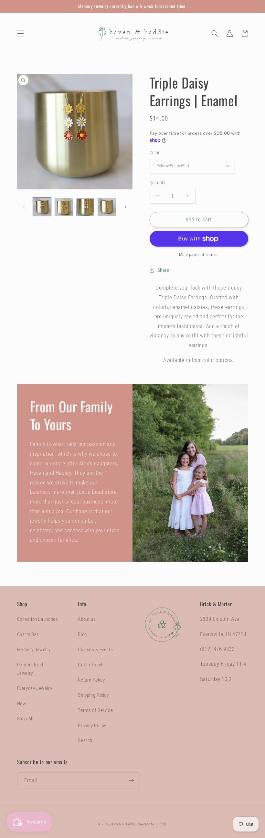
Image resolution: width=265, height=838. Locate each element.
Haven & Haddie (123, 824)
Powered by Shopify (152, 824)
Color (155, 152)
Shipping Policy (93, 695)
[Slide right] (125, 207)
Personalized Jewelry (30, 669)
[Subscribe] (131, 780)
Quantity (157, 182)
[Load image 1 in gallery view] (42, 207)
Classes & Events (95, 649)
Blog (82, 634)
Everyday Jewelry (34, 688)
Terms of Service (95, 710)
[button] (20, 33)
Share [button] (163, 270)
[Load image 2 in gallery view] (64, 207)
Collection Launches (37, 619)
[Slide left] (24, 207)
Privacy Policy (92, 725)
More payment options (199, 254)
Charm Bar (28, 634)
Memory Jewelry (34, 649)
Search (85, 740)
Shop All (25, 719)
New (21, 703)
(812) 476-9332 (217, 649)
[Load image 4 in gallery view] (107, 207)
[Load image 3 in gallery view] (85, 207)
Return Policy (91, 680)
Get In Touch (91, 665)
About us (87, 619)
